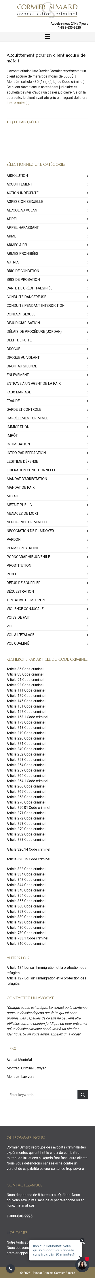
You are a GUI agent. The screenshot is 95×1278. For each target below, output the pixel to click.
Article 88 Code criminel (25, 674)
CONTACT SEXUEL (21, 314)
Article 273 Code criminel (26, 823)
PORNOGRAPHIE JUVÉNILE (28, 557)
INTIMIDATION (18, 444)
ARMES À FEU (17, 245)
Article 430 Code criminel (26, 927)
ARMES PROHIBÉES (22, 253)
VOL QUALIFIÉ (18, 643)
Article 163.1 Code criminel (27, 717)
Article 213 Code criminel (26, 728)
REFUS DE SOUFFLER (23, 583)
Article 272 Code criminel (26, 818)
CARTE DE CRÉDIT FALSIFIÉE (29, 288)
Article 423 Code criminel (26, 922)
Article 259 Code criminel (26, 770)
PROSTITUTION (19, 565)
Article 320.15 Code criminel (28, 859)
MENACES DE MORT (22, 513)
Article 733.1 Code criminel (27, 938)
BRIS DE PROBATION (23, 279)
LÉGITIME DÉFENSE (22, 461)
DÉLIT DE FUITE (19, 340)
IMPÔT (12, 435)
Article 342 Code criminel (26, 879)
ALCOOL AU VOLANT (23, 210)
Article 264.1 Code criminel (27, 781)
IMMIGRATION (18, 427)
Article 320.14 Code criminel (28, 849)
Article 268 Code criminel (26, 797)
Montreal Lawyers (20, 1077)
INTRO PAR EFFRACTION (26, 453)
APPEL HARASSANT (23, 227)
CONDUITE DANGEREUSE (26, 297)
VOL (10, 626)
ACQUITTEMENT (17, 122)
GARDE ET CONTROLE (24, 409)
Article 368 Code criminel (26, 906)
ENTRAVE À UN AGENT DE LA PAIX (34, 383)
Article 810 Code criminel (26, 943)
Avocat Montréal (19, 1060)
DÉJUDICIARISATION (23, 323)
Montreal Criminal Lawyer (26, 1068)
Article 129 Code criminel (26, 696)
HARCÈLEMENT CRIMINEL (27, 418)
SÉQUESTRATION (20, 591)
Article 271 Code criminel (26, 813)
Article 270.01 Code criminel (28, 807)
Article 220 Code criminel (26, 738)
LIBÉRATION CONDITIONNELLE (31, 470)
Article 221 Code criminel (26, 744)
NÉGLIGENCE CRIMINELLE (27, 522)
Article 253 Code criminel (26, 760)
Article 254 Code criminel (26, 765)
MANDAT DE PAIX (21, 487)
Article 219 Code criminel (26, 733)
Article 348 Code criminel (26, 890)
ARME (11, 236)
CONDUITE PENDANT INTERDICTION (36, 305)
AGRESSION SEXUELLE (25, 201)
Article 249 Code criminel (26, 749)
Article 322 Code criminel (26, 869)
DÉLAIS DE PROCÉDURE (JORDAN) (34, 331)
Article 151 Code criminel (26, 706)
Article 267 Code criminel (26, 792)
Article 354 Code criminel (26, 895)
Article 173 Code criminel (26, 722)
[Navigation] (47, 36)
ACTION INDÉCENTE (22, 193)
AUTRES (13, 262)
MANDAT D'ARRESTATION (27, 479)
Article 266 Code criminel (26, 786)
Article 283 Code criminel (26, 839)
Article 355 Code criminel (26, 901)
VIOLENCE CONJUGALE (25, 609)
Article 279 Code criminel (26, 829)
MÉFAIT (34, 122)
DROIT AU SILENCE (22, 366)
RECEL (12, 574)
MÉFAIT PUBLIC (19, 505)
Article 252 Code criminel (26, 754)
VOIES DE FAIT (18, 617)
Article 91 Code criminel (25, 680)
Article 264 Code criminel (26, 776)
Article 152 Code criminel (26, 712)
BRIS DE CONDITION (23, 271)
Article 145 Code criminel (26, 701)
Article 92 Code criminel (25, 685)
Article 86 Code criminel (25, 669)
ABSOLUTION (17, 175)
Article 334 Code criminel (26, 874)
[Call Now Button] (10, 1268)
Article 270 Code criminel (26, 802)
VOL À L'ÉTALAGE (20, 635)
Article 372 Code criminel (26, 911)
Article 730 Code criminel (26, 933)
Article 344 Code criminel (26, 885)
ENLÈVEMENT (18, 375)
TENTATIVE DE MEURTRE (26, 600)
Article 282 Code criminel (26, 834)
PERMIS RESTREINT (23, 548)
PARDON (14, 539)
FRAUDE (13, 401)
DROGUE (13, 349)
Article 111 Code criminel (26, 690)
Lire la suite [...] (18, 103)
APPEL (12, 219)
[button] (82, 1094)
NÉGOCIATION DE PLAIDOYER (30, 531)
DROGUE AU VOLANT (23, 357)
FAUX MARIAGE (19, 392)
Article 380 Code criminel (26, 917)
